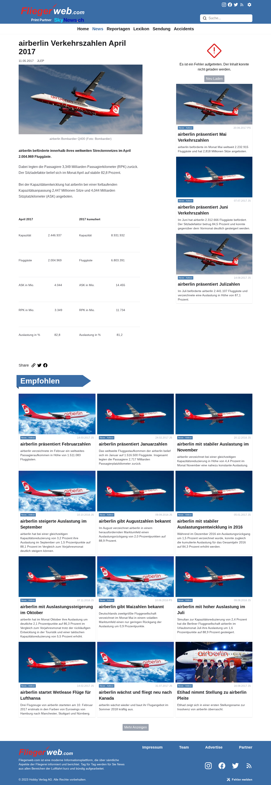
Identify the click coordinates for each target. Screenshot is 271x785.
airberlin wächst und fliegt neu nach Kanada (130, 644)
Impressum (152, 747)
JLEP (40, 60)
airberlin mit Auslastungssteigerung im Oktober (53, 559)
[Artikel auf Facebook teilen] (45, 365)
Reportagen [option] (118, 28)
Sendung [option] (161, 28)
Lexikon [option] (141, 28)
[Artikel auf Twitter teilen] (39, 365)
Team (184, 747)
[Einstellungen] (249, 5)
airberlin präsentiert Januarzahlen (122, 396)
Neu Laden (214, 78)
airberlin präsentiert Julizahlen (198, 236)
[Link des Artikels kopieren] (33, 365)
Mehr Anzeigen (135, 727)
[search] (205, 18)
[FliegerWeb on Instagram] (224, 5)
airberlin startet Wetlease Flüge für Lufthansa (52, 644)
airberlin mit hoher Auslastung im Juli (203, 559)
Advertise (214, 747)
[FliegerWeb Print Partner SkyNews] (68, 20)
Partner (245, 747)
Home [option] (83, 28)
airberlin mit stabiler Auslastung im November (209, 396)
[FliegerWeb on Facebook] (230, 5)
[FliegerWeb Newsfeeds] (242, 5)
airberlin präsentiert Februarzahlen (45, 396)
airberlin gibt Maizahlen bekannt (121, 559)
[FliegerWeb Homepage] (52, 10)
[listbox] (83, 28)
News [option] (97, 28)
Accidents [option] (184, 28)
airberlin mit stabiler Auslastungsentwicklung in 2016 (211, 475)
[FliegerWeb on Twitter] (236, 5)
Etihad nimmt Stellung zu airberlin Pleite (206, 644)
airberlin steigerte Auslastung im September (51, 473)
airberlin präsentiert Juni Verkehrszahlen (206, 159)
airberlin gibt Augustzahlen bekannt (123, 473)
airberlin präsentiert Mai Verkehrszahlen (206, 86)
